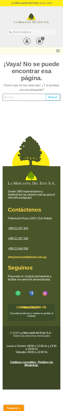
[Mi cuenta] (26, 41)
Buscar (52, 32)
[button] (58, 51)
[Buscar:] (31, 97)
